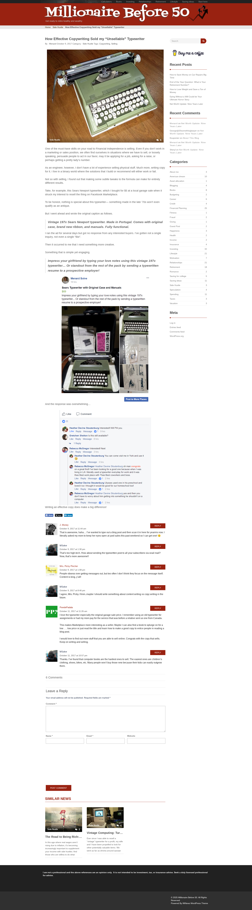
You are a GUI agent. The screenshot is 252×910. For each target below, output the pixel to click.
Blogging (174, 185)
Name (49, 736)
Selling (114, 44)
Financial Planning (178, 208)
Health (173, 235)
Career (173, 199)
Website (131, 736)
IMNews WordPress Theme (195, 903)
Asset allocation (177, 181)
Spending (174, 294)
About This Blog (191, 138)
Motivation (174, 258)
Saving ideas (188, 1)
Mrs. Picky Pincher (69, 566)
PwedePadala (66, 607)
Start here (203, 1)
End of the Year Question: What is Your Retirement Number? (188, 83)
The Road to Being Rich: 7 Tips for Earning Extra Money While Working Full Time (63, 836)
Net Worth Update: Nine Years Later (186, 104)
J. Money (64, 525)
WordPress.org (177, 336)
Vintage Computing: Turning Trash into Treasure (105, 832)
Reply (158, 526)
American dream (177, 176)
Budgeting (174, 194)
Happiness (175, 231)
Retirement (161, 1)
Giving (173, 222)
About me (174, 172)
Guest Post (175, 226)
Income (173, 240)
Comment (51, 704)
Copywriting (104, 44)
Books (119, 1)
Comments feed (177, 332)
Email (89, 736)
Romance (174, 271)
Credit (172, 203)
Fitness (173, 213)
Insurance (174, 244)
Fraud (172, 217)
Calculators (106, 1)
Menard (52, 44)
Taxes (172, 299)
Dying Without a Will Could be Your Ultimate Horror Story (186, 98)
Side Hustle (58, 27)
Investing (130, 1)
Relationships (145, 1)
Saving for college (178, 276)
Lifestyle (174, 1)
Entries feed (175, 327)
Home (48, 27)
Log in (172, 323)
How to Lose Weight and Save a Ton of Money (188, 90)
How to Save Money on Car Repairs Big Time (188, 76)
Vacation (174, 303)
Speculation (175, 290)
